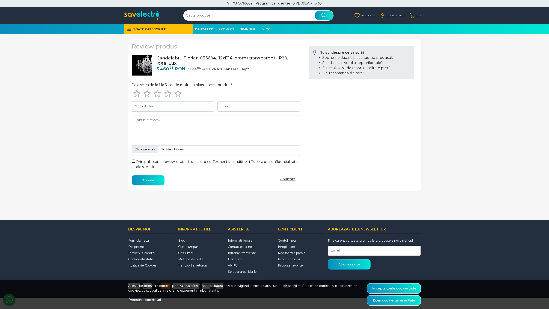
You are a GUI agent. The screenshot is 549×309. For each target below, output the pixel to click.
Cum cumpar (188, 247)
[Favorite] (364, 15)
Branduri (248, 29)
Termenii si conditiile (230, 162)
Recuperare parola (291, 253)
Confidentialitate (140, 259)
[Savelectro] (142, 15)
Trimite (148, 180)
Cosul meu (186, 253)
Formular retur (139, 240)
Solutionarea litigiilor (243, 272)
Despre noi (136, 247)
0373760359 (242, 3)
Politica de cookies (316, 286)
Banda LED (204, 29)
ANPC (232, 265)
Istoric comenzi (289, 259)
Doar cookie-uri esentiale (394, 300)
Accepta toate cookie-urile (394, 288)
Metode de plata (190, 259)
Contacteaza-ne (240, 247)
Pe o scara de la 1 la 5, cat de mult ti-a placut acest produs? (182, 85)
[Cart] (416, 15)
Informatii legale (240, 240)
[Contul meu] (392, 15)
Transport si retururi (192, 265)
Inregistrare (286, 247)
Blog (265, 29)
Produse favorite (290, 265)
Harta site (235, 259)
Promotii (227, 29)
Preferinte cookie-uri (144, 300)
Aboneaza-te (349, 264)
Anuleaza (288, 179)
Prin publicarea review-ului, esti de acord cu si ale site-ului (217, 164)
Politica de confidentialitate (274, 162)
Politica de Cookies (142, 265)
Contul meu (287, 240)
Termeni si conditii (141, 253)
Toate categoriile (149, 29)
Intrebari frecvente (242, 253)
